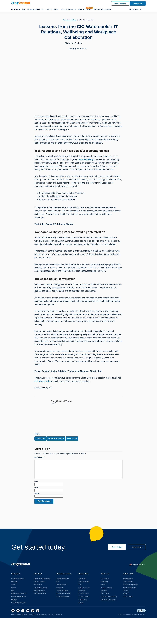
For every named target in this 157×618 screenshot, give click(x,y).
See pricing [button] (117, 547)
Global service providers (42, 578)
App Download (128, 578)
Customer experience (18, 596)
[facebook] (22, 610)
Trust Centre (105, 593)
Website (36, 493)
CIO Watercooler (42, 381)
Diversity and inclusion (108, 599)
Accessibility (82, 599)
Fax (12, 590)
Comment (39, 457)
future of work (72, 438)
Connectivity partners (41, 587)
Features (14, 599)
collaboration (40, 438)
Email (36, 487)
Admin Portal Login (129, 587)
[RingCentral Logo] (20, 565)
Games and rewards (62, 596)
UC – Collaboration (68, 9)
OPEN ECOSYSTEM (63, 574)
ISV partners (38, 584)
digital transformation (56, 438)
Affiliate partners (39, 590)
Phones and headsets (18, 602)
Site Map (50, 615)
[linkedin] (13, 610)
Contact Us (58, 615)
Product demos (83, 593)
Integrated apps (61, 584)
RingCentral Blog (69, 20)
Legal (13, 615)
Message (14, 581)
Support (125, 593)
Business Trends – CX (35, 9)
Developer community (63, 593)
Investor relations (106, 587)
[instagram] (32, 610)
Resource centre (83, 581)
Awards (103, 584)
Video (13, 584)
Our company (105, 578)
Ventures (104, 590)
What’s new (82, 578)
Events (80, 602)
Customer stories (84, 587)
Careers (125, 590)
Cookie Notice (27, 615)
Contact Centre (52, 9)
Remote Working (84, 9)
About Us (105, 574)
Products (15, 574)
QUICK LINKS (128, 574)
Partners (38, 574)
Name (36, 481)
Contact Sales (128, 596)
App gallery (60, 587)
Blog (79, 584)
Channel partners (39, 581)
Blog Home (15, 9)
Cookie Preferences (40, 615)
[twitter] (18, 610)
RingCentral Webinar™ (18, 593)
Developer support (62, 590)
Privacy (19, 615)
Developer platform (62, 578)
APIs (57, 581)
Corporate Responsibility (109, 596)
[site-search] (144, 9)
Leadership (104, 581)
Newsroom (82, 590)
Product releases (84, 596)
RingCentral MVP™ (17, 578)
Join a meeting (128, 581)
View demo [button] (137, 547)
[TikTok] (37, 610)
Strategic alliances (40, 593)
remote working (85, 159)
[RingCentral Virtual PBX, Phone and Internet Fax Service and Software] (20, 3)
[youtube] (27, 610)
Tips (23, 9)
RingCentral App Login (130, 584)
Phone (13, 587)
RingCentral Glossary (103, 9)
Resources (83, 574)
